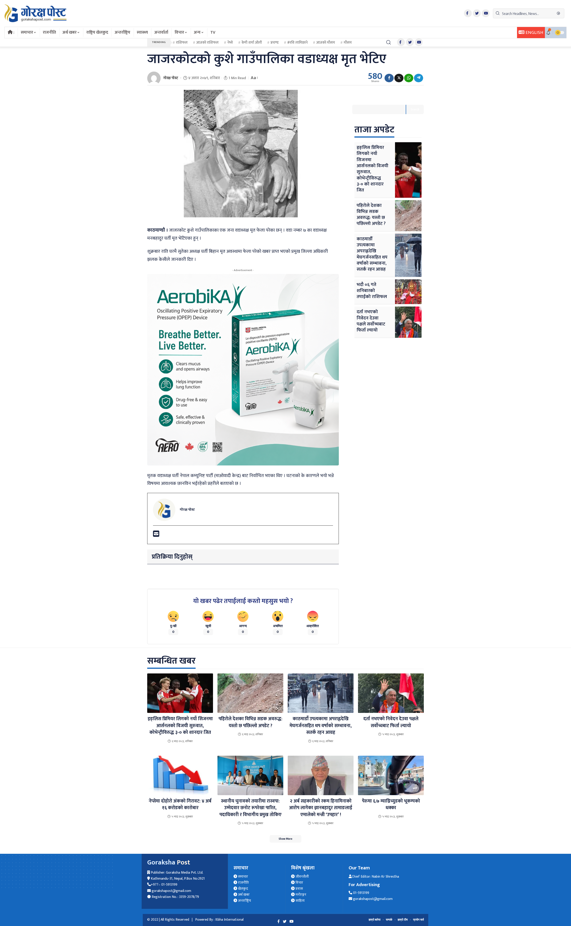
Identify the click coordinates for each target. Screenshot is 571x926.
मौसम (348, 42)
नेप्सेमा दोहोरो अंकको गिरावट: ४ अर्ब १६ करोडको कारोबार (180, 804)
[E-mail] (156, 535)
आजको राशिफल (207, 42)
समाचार (242, 877)
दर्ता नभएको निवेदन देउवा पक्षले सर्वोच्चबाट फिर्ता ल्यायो (371, 321)
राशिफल (182, 42)
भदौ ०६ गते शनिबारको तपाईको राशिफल (372, 291)
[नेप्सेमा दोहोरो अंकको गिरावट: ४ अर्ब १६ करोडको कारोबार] (180, 775)
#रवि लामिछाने (297, 42)
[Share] (389, 78)
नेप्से (230, 42)
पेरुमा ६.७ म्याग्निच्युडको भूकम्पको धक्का (391, 804)
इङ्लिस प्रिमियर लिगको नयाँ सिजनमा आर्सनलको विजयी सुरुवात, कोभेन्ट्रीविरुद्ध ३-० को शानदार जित (372, 169)
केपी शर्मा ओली (252, 42)
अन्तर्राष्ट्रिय (244, 901)
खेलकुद (242, 889)
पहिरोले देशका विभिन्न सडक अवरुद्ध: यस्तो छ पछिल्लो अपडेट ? (371, 215)
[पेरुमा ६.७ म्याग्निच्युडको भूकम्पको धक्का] (391, 775)
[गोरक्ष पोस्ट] (35, 13)
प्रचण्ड (275, 42)
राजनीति (243, 883)
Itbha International (229, 920)
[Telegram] (418, 78)
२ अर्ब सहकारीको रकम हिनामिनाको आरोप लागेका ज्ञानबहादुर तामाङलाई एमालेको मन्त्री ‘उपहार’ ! (320, 808)
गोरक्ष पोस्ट (170, 78)
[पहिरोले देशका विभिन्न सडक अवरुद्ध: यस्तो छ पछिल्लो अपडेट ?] (408, 215)
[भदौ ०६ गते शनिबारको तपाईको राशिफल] (408, 291)
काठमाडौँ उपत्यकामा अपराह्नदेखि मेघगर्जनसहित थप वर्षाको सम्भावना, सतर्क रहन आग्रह (372, 254)
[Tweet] (398, 78)
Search (415, 109)
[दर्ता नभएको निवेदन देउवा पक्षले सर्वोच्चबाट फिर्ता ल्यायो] (408, 322)
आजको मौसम (325, 42)
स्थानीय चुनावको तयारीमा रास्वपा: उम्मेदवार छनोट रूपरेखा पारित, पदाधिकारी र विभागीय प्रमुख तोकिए (250, 808)
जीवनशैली (302, 877)
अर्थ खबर (243, 895)
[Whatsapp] (408, 78)
